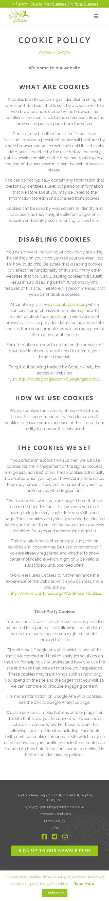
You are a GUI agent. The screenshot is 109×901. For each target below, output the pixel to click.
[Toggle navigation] (96, 16)
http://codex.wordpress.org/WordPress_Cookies (55, 593)
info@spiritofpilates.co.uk (66, 807)
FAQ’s (54, 828)
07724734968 (36, 807)
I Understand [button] (54, 893)
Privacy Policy (54, 821)
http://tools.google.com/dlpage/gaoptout (58, 379)
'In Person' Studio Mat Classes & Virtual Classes (54, 4)
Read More (84, 883)
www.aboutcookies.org (65, 304)
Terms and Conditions (54, 814)
